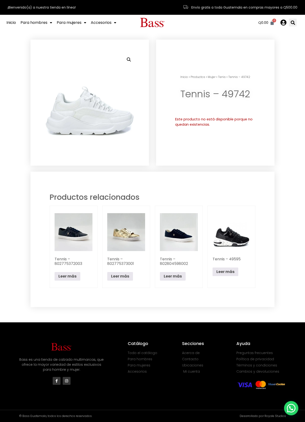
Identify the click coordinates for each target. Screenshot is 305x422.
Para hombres (33, 22)
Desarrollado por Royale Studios (263, 416)
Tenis (222, 77)
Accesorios (101, 22)
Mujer (211, 77)
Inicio (11, 22)
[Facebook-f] (57, 381)
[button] (293, 22)
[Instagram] (67, 381)
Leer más (67, 276)
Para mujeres (69, 22)
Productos (198, 77)
